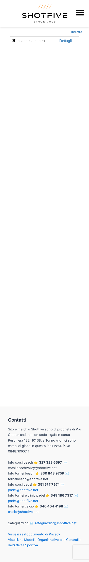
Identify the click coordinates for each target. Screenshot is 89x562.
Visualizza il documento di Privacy (34, 534)
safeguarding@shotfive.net (55, 523)
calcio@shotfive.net (23, 512)
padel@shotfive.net (23, 490)
